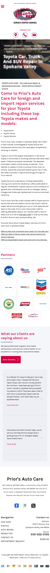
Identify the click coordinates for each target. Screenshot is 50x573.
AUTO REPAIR (7, 529)
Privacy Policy (34, 557)
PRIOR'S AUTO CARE (13, 46)
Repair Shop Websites (28, 555)
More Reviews (9, 359)
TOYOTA (9, 52)
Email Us (44, 539)
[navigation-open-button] (2, 6)
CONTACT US (7, 537)
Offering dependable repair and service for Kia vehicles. (24, 240)
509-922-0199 (25, 214)
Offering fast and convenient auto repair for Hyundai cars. (25, 231)
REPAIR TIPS (7, 533)
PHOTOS (5, 526)
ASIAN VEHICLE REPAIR (37, 49)
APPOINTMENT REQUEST (13, 541)
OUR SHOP (6, 522)
